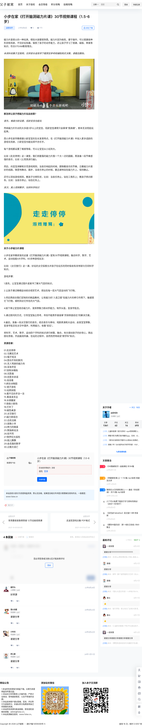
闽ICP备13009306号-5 (36, 724)
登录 (126, 5)
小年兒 (13, 632)
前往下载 (89, 28)
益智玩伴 (9, 28)
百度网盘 (42, 479)
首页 (20, 4)
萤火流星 (14, 609)
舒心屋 (13, 654)
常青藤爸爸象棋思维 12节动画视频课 (25, 520)
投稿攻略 (68, 4)
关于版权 (30, 4)
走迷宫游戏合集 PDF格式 (78, 520)
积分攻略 (55, 4)
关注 (133, 407)
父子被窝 (19, 724)
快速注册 (136, 5)
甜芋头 (13, 587)
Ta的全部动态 (121, 452)
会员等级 (43, 4)
